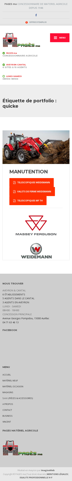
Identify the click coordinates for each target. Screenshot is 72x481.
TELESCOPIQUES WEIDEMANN (33, 182)
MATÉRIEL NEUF (10, 380)
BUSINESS (8, 415)
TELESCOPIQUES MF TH (30, 200)
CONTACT (7, 410)
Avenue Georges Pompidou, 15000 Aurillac (26, 318)
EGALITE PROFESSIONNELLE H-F (36, 477)
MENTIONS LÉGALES (57, 474)
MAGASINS (8, 392)
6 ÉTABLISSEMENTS (14, 294)
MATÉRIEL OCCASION (13, 386)
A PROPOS (8, 404)
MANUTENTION (28, 172)
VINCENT (7, 421)
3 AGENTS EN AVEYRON (16, 302)
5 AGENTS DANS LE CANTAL (18, 298)
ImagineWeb (48, 470)
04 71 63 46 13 (11, 322)
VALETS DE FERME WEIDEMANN (34, 191)
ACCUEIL (7, 374)
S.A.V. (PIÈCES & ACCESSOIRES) (18, 398)
